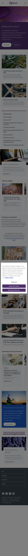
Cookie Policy (9, 277)
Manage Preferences (14, 290)
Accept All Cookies (14, 286)
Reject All (14, 282)
